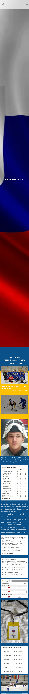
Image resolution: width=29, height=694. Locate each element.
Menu (27, 4)
